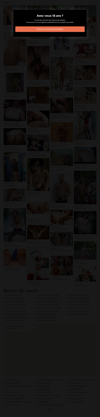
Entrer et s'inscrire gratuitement (50, 29)
